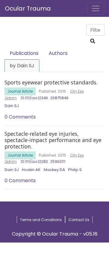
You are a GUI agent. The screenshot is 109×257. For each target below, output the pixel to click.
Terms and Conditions (41, 219)
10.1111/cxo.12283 (34, 161)
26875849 (59, 98)
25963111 (57, 161)
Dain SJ (12, 105)
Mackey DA (54, 169)
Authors (58, 53)
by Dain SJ (22, 65)
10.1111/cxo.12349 (34, 98)
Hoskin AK (31, 169)
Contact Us (78, 219)
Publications (24, 53)
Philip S (75, 169)
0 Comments (20, 116)
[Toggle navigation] (95, 8)
